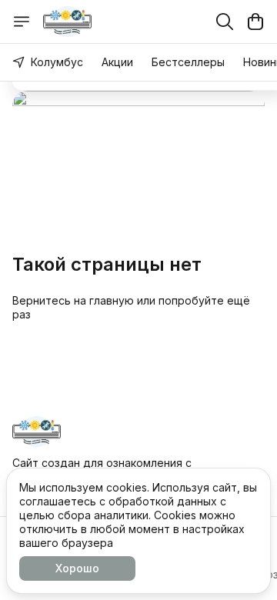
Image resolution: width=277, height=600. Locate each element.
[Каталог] (21, 21)
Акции (117, 61)
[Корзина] (255, 21)
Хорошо (77, 568)
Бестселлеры (188, 61)
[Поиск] (224, 21)
